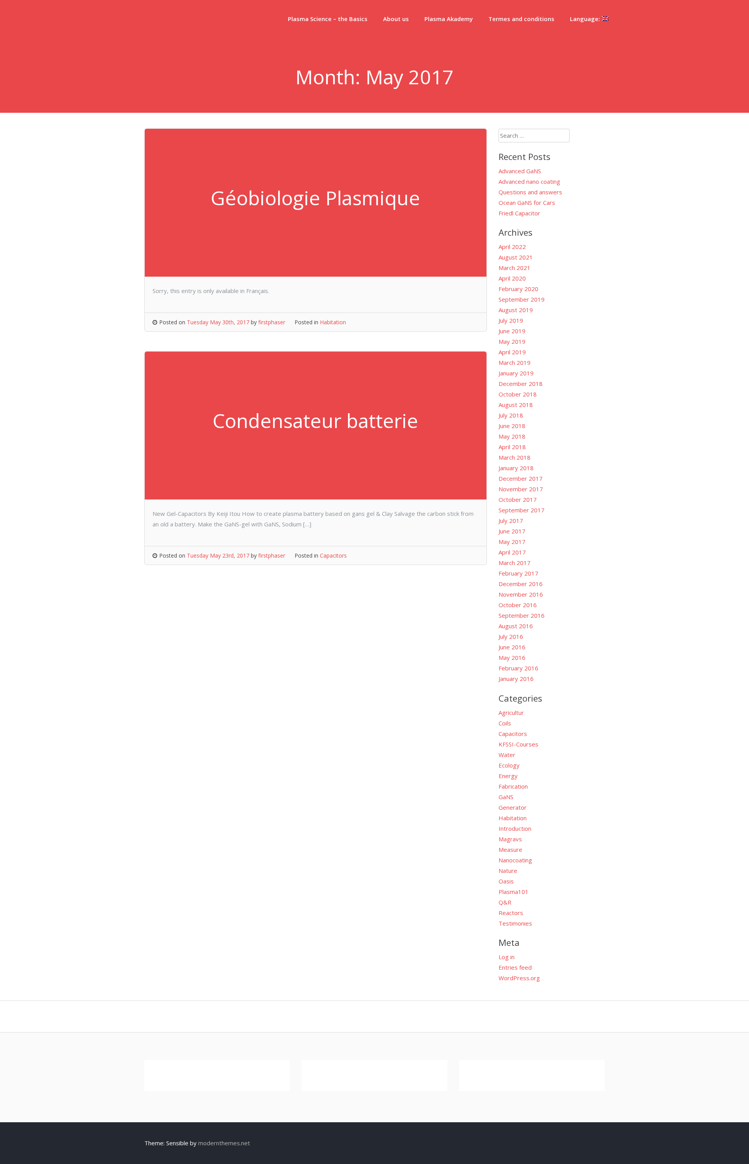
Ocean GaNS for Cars (527, 202)
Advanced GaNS (520, 171)
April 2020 (512, 278)
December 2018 (521, 383)
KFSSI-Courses (518, 744)
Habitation (333, 322)
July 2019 (511, 320)
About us (396, 19)
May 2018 (512, 436)
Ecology (509, 765)
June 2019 (512, 331)
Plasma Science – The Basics (187, 31)
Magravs (510, 839)
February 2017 (518, 573)
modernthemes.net (224, 1143)
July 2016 (511, 636)
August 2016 (516, 626)
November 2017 (521, 489)
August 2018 (516, 405)
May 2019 (512, 341)
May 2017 (512, 542)
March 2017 (515, 563)
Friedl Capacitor (519, 213)
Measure (510, 849)
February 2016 (518, 668)
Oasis (506, 881)
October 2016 (518, 605)
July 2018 (511, 415)
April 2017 (512, 552)
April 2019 (512, 352)
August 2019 (516, 310)
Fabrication (513, 786)
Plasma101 (514, 892)
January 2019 (516, 373)
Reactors (511, 913)
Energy (508, 776)
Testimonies (515, 923)
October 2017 (518, 499)
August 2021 (516, 257)
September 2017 (522, 510)
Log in (507, 957)
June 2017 (512, 531)
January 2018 (516, 468)
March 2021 (515, 268)
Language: (586, 19)
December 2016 (521, 584)
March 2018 (515, 457)
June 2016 (512, 647)
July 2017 (511, 520)
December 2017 (521, 478)
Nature (508, 870)
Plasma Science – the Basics (327, 19)
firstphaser (271, 322)
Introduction (515, 828)
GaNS (506, 797)
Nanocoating (515, 860)
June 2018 (512, 426)
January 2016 (516, 678)
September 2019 (522, 299)
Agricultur (511, 712)
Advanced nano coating (529, 181)
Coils (505, 723)
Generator (513, 807)
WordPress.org (519, 978)
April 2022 (512, 247)
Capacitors (333, 555)
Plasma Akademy (448, 19)
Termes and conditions (521, 19)
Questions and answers (530, 192)
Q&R (505, 902)
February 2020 (518, 289)
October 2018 (518, 394)
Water (507, 755)
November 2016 (521, 594)
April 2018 (512, 447)
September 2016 (522, 615)
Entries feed (515, 967)
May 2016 (512, 657)
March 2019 (515, 362)
